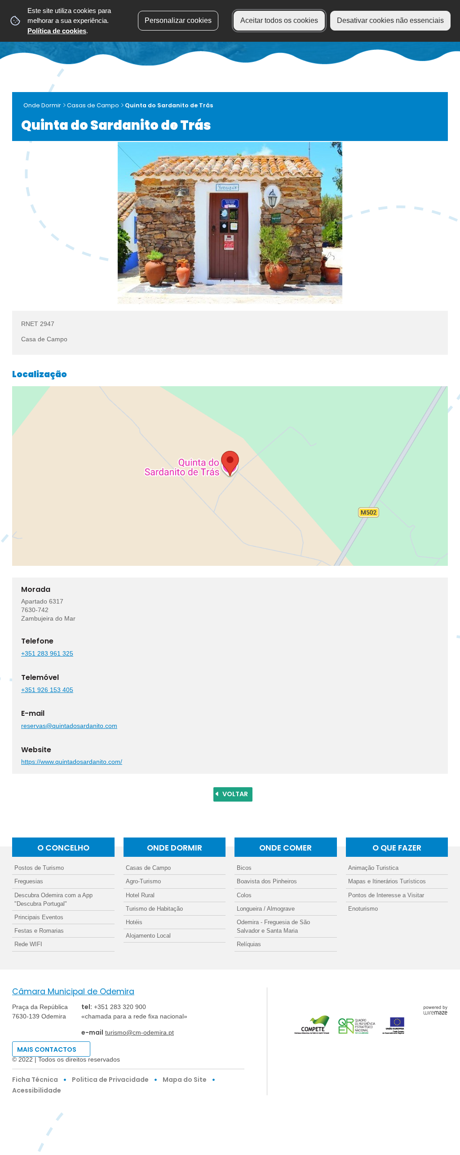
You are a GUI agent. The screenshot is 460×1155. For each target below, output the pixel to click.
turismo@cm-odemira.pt (139, 1032)
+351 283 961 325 (47, 653)
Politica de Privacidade (110, 1079)
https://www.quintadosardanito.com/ (71, 761)
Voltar (235, 793)
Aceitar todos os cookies (279, 20)
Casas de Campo (93, 105)
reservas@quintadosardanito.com (69, 725)
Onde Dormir (42, 105)
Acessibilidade (36, 1090)
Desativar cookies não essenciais (390, 20)
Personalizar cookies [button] (178, 20)
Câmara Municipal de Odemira (73, 991)
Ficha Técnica (35, 1079)
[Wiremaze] (435, 1009)
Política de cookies (56, 31)
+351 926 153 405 (47, 689)
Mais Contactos (46, 1049)
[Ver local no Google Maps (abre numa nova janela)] (230, 476)
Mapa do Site (185, 1079)
